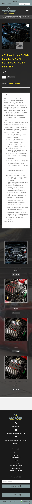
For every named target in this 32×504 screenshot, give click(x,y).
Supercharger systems (10, 16)
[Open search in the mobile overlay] (24, 4)
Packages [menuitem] (16, 463)
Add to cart (11, 77)
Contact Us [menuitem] (16, 468)
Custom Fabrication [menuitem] (16, 465)
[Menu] (27, 10)
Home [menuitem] (16, 452)
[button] (13, 1)
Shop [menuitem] (16, 460)
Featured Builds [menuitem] (16, 458)
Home (3, 16)
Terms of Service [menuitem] (16, 471)
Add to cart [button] (16, 274)
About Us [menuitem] (16, 455)
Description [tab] (6, 94)
